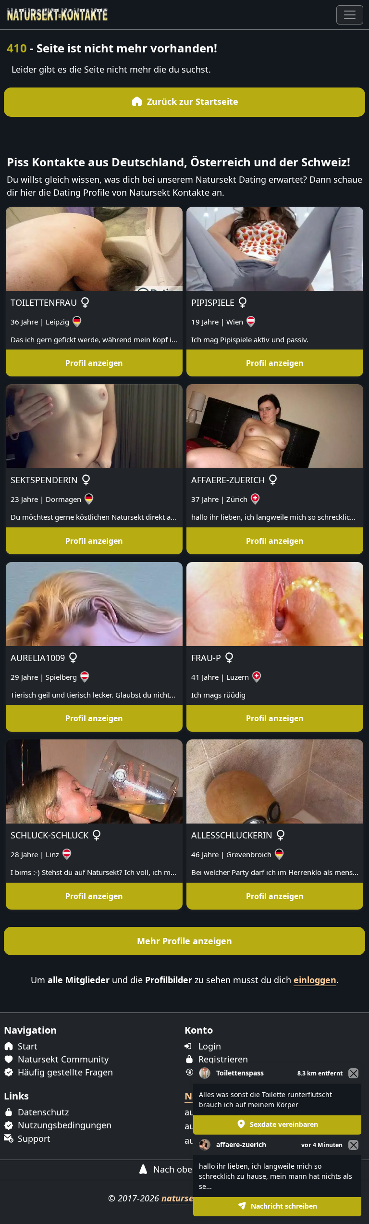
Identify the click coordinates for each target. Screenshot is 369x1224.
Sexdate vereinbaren (283, 1124)
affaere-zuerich (241, 1144)
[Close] (353, 1145)
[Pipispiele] (274, 247)
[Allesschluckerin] (274, 780)
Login (208, 1046)
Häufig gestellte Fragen (64, 1072)
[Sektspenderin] (94, 425)
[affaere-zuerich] (274, 425)
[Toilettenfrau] (94, 247)
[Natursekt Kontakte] (58, 14)
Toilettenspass (240, 1072)
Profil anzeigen (94, 363)
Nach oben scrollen (191, 1169)
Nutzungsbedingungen (63, 1125)
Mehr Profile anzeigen (184, 941)
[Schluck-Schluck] (94, 780)
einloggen (315, 980)
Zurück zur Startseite (191, 101)
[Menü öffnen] (349, 15)
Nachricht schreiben (283, 1206)
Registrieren (222, 1059)
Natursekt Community (62, 1059)
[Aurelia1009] (94, 603)
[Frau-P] (274, 603)
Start (26, 1046)
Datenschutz (42, 1112)
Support (32, 1138)
